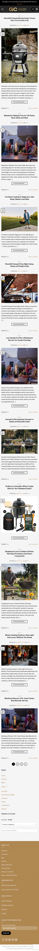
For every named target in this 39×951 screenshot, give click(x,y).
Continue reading (19, 102)
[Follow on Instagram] (6, 939)
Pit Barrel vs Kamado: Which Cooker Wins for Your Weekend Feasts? (20, 487)
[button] (2, 9)
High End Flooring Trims (8, 885)
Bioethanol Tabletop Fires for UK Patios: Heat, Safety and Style (19, 116)
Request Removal (6, 865)
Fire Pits (4, 779)
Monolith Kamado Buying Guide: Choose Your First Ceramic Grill (19, 19)
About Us (4, 850)
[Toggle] (8, 786)
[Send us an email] (12, 939)
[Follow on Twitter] (9, 939)
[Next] (25, 764)
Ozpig (3, 802)
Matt (27, 25)
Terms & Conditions (7, 872)
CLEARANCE (5, 805)
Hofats (3, 787)
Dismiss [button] (19, 4)
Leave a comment (33, 108)
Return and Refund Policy (9, 875)
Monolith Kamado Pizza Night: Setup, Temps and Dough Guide (19, 265)
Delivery (4, 861)
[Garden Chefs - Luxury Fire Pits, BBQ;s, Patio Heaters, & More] (17, 9)
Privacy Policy (5, 868)
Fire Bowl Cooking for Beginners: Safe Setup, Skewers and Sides (19, 198)
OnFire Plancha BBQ (7, 795)
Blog (19, 16)
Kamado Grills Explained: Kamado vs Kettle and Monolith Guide (19, 420)
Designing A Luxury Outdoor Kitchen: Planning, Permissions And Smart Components (19, 553)
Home (3, 775)
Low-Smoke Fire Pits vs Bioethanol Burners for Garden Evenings (19, 339)
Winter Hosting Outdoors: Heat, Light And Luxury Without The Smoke (19, 636)
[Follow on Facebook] (3, 939)
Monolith (4, 791)
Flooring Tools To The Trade (9, 889)
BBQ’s (3, 782)
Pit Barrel (4, 798)
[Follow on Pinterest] (16, 939)
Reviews (4, 809)
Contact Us (4, 854)
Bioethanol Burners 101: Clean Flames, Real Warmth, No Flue (19, 699)
